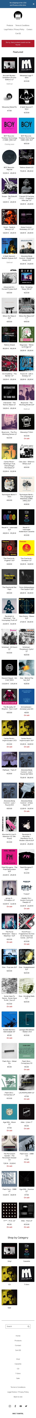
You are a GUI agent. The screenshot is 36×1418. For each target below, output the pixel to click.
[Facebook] (15, 1406)
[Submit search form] (28, 1326)
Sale (18, 1378)
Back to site (18, 1397)
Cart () (18, 33)
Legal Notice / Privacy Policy (14, 29)
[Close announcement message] (33, 4)
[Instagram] (10, 1406)
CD (18, 1369)
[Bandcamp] (26, 1406)
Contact (29, 29)
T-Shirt (18, 1374)
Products (10, 25)
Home (18, 1336)
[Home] (18, 15)
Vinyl (18, 1359)
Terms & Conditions (22, 25)
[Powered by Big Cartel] (18, 1413)
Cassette (18, 1364)
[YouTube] (20, 1406)
